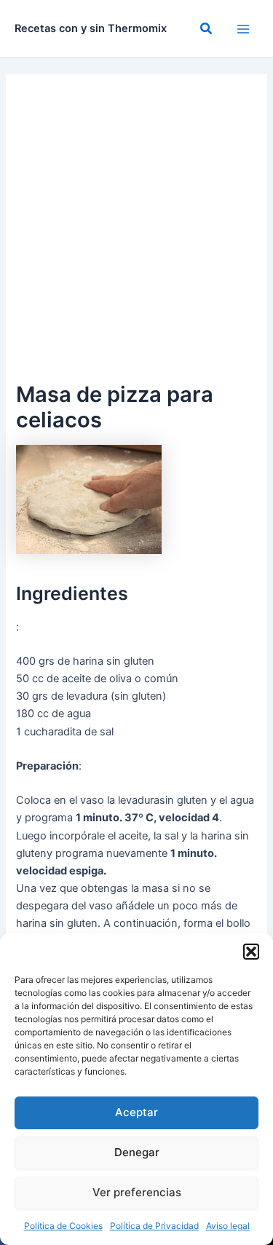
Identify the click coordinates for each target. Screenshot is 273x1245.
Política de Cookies (63, 1225)
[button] (251, 951)
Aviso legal (228, 1225)
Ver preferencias (136, 1192)
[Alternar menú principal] (243, 29)
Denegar (136, 1152)
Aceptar (136, 1112)
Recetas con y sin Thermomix (91, 28)
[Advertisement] (136, 234)
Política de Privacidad (154, 1225)
